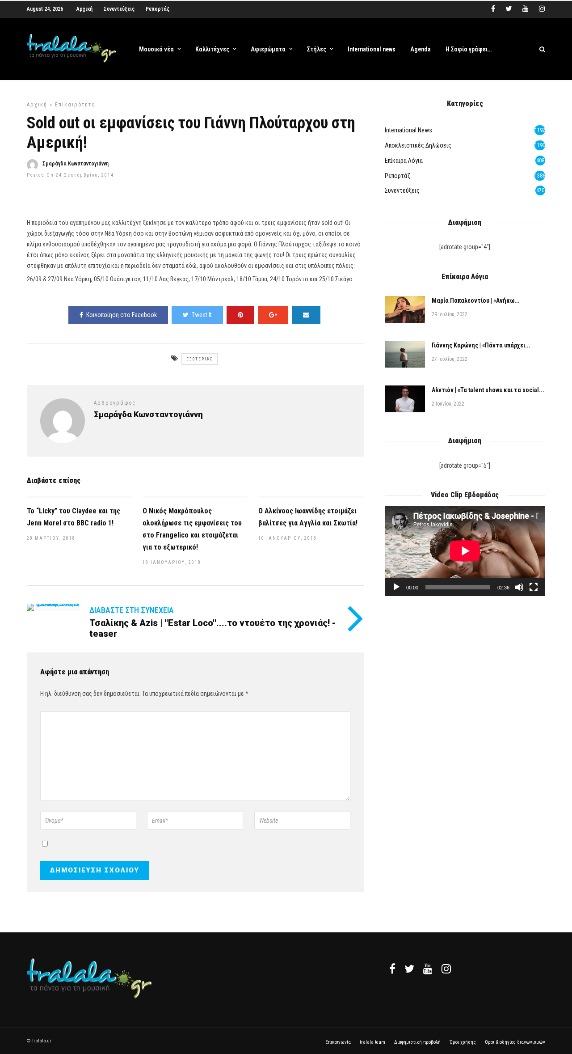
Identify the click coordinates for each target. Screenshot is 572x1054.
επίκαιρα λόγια (404, 160)
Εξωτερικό (199, 359)
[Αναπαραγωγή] (396, 587)
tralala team (372, 1042)
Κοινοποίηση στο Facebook (121, 314)
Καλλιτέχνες (212, 49)
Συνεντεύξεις (119, 9)
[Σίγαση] (519, 587)
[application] (465, 551)
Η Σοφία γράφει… (469, 49)
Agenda (420, 49)
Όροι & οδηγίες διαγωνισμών (515, 1042)
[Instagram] (542, 9)
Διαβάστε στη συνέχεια (131, 610)
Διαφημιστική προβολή (417, 1042)
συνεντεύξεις (402, 190)
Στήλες (316, 49)
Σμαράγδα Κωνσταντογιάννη (75, 164)
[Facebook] (392, 968)
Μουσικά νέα (156, 49)
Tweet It (202, 314)
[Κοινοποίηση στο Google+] (273, 315)
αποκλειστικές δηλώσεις (418, 145)
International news (371, 49)
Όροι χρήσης (463, 1042)
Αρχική (84, 9)
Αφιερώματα (268, 49)
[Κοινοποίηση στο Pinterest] (240, 315)
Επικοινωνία (338, 1042)
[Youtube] (525, 9)
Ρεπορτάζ (157, 9)
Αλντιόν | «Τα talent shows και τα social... (488, 390)
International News (408, 130)
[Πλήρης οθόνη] (533, 587)
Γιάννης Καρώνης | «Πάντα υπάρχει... (481, 345)
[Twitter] (409, 968)
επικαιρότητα (75, 105)
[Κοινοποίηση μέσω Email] (306, 315)
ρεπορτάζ (397, 175)
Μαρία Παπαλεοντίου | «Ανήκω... (476, 300)
